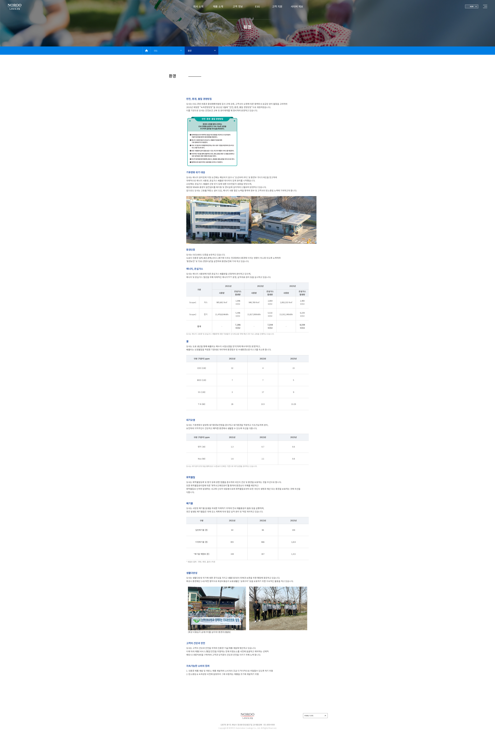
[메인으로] (146, 50)
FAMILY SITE (308, 715)
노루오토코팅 (14, 7)
